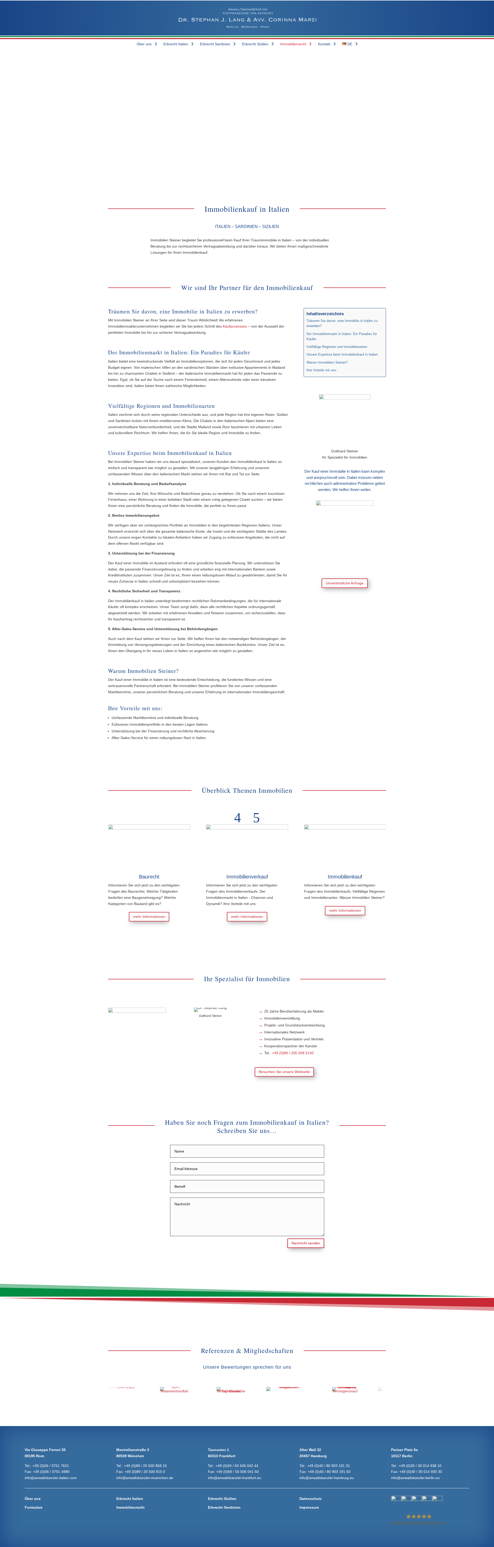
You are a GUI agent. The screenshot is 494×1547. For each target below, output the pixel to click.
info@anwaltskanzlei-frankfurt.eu (234, 1478)
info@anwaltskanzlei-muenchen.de (144, 1478)
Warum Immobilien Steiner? (327, 362)
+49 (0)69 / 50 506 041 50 (237, 1472)
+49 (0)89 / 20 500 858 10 (145, 1466)
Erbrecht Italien (175, 44)
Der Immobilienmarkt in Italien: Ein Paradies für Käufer (341, 336)
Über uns (144, 44)
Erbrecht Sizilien (255, 44)
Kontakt (324, 44)
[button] (237, 817)
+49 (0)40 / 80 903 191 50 (329, 1472)
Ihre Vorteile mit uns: (321, 370)
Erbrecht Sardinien (215, 44)
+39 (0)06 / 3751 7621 (50, 1466)
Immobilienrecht (293, 44)
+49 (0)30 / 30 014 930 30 (420, 1472)
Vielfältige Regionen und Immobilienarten (336, 347)
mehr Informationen (122, 917)
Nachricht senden (306, 1243)
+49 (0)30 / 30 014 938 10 (420, 1466)
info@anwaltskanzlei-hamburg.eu (326, 1478)
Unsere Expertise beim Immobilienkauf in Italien (342, 354)
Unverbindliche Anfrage (345, 583)
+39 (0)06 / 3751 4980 (51, 1472)
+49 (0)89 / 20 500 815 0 (145, 1472)
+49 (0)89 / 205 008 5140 (293, 1053)
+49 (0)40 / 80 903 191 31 (328, 1466)
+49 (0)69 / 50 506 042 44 (237, 1466)
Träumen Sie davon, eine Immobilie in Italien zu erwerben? (341, 323)
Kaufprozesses (235, 326)
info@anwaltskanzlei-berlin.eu (415, 1478)
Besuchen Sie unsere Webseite (284, 1072)
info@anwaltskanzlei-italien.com (51, 1478)
